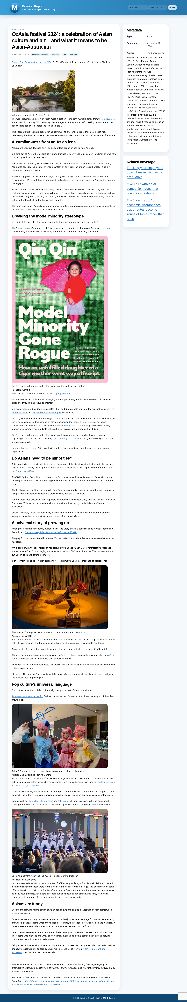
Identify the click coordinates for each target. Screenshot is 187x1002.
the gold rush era (107, 119)
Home (172, 7)
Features (73, 55)
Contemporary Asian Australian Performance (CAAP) (51, 532)
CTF (64, 55)
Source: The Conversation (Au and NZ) (31, 62)
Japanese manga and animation (27, 696)
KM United (33, 801)
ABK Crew (63, 801)
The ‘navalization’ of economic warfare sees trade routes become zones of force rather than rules (145, 209)
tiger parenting (62, 393)
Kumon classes (71, 425)
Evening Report (33, 6)
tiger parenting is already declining (70, 438)
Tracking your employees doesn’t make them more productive (145, 172)
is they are (108, 228)
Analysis (55, 55)
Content (155, 7)
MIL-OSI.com (109, 998)
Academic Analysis (40, 55)
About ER (135, 7)
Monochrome (46, 801)
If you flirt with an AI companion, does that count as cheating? (142, 188)
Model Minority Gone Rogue (47, 412)
